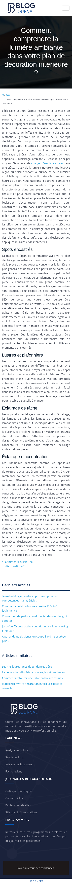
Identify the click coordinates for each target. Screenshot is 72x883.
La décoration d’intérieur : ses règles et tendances (33, 672)
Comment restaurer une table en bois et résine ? (32, 678)
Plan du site (36, 881)
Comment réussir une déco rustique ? (19, 564)
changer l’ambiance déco (47, 163)
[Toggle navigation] (65, 8)
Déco (8, 95)
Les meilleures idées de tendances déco (27, 666)
